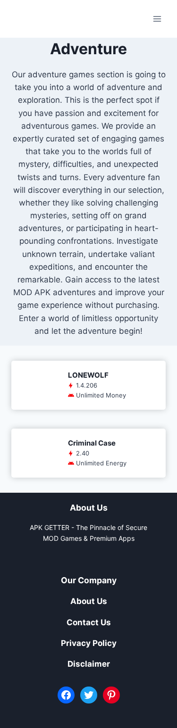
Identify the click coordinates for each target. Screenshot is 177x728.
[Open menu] (157, 18)
